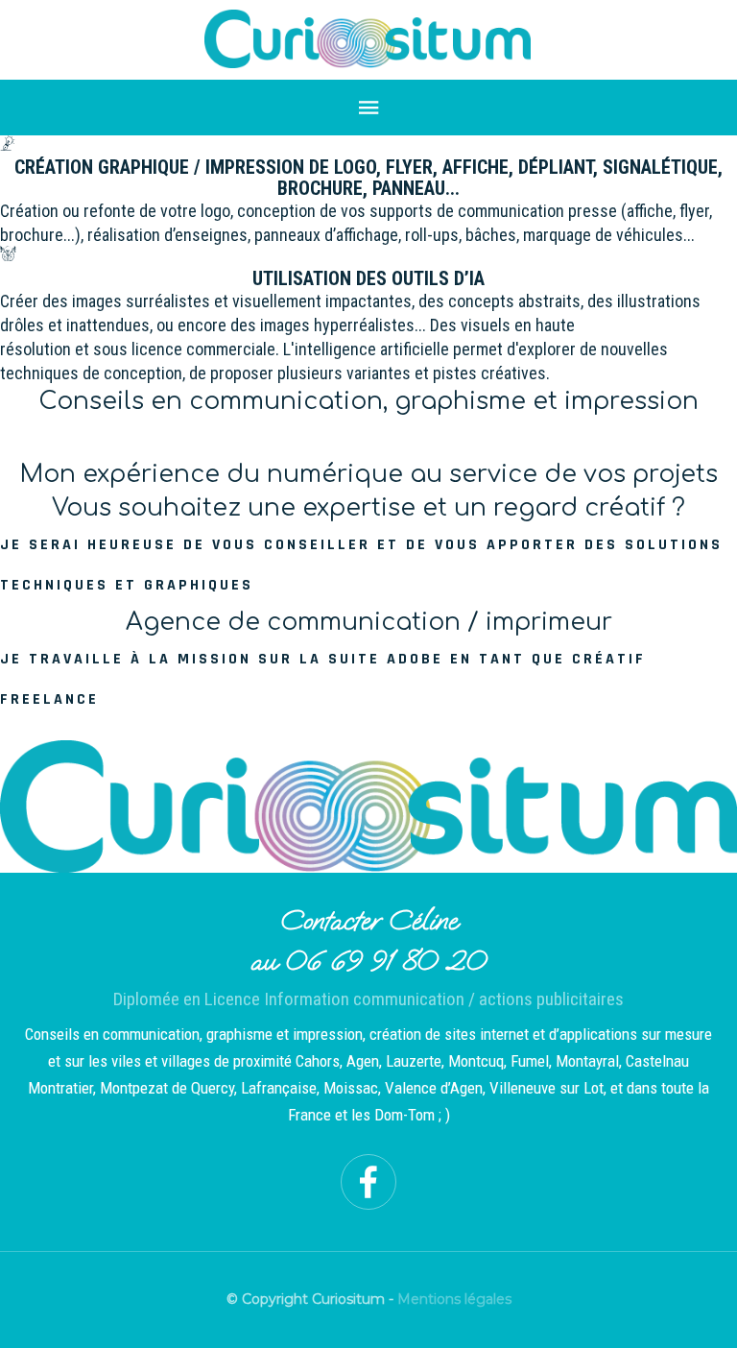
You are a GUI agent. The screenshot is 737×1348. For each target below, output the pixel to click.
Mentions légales (454, 1299)
